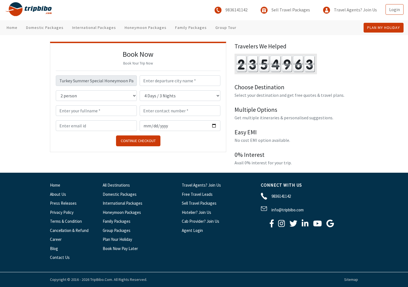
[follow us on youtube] (317, 224)
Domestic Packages (45, 27)
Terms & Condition (66, 221)
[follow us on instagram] (281, 224)
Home (12, 27)
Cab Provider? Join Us (200, 221)
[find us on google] (330, 224)
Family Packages (191, 27)
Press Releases (63, 203)
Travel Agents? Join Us (355, 10)
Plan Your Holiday (117, 239)
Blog (54, 248)
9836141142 (236, 10)
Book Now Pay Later (120, 248)
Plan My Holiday (383, 27)
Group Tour (225, 27)
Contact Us (60, 257)
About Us (58, 194)
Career (56, 239)
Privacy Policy (62, 212)
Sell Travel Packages (290, 10)
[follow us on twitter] (293, 224)
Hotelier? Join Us (196, 212)
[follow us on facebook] (272, 224)
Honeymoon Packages (146, 27)
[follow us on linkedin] (305, 224)
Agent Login (192, 230)
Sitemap (351, 279)
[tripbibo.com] (29, 10)
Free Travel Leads (197, 194)
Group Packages (116, 230)
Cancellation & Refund (69, 230)
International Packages (94, 27)
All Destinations (116, 185)
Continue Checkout (138, 140)
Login (394, 9)
